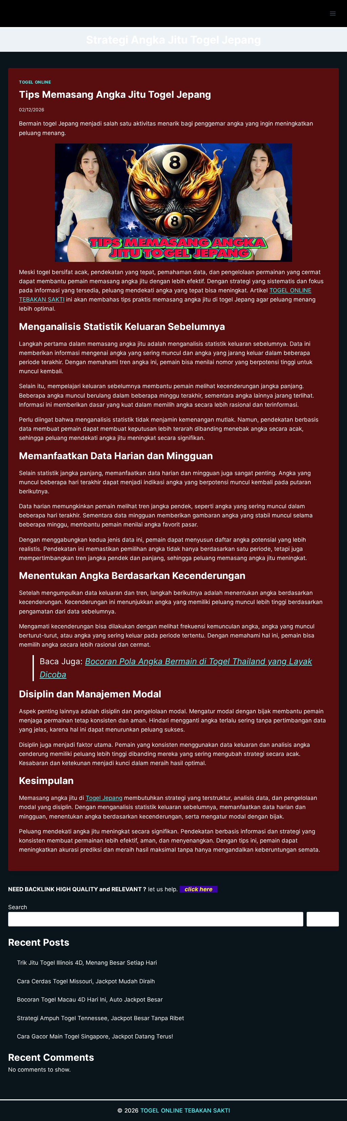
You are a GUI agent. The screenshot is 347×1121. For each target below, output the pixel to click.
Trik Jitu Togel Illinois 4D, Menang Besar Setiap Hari (87, 962)
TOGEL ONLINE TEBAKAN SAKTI (185, 1110)
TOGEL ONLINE (35, 82)
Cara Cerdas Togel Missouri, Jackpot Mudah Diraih (86, 981)
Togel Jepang (104, 797)
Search (17, 907)
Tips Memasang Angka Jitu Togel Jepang (115, 94)
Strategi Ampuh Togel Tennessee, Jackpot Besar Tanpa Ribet (100, 1018)
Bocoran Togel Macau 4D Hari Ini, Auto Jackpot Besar (90, 999)
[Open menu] (332, 13)
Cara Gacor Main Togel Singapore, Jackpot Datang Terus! (95, 1036)
